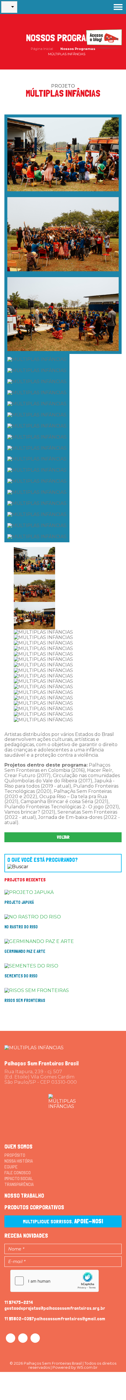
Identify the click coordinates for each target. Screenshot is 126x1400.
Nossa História (18, 1161)
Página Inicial (42, 49)
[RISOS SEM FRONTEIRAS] (36, 990)
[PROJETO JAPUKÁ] (29, 892)
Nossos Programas (77, 49)
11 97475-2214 (18, 1302)
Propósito (14, 1155)
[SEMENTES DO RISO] (31, 965)
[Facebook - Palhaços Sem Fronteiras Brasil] (10, 1338)
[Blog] (104, 38)
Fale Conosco (17, 1172)
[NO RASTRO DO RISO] (32, 916)
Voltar (63, 837)
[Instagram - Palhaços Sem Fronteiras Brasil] (23, 1338)
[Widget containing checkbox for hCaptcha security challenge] (54, 1281)
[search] (57, 860)
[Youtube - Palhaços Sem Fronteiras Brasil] (35, 1338)
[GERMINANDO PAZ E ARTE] (39, 941)
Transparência (19, 1184)
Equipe (11, 1167)
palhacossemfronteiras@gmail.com (69, 1318)
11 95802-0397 (19, 1318)
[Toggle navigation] (118, 7)
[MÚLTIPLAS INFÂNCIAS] (34, 1047)
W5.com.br (87, 1367)
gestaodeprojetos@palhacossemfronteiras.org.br (54, 1308)
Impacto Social (18, 1178)
